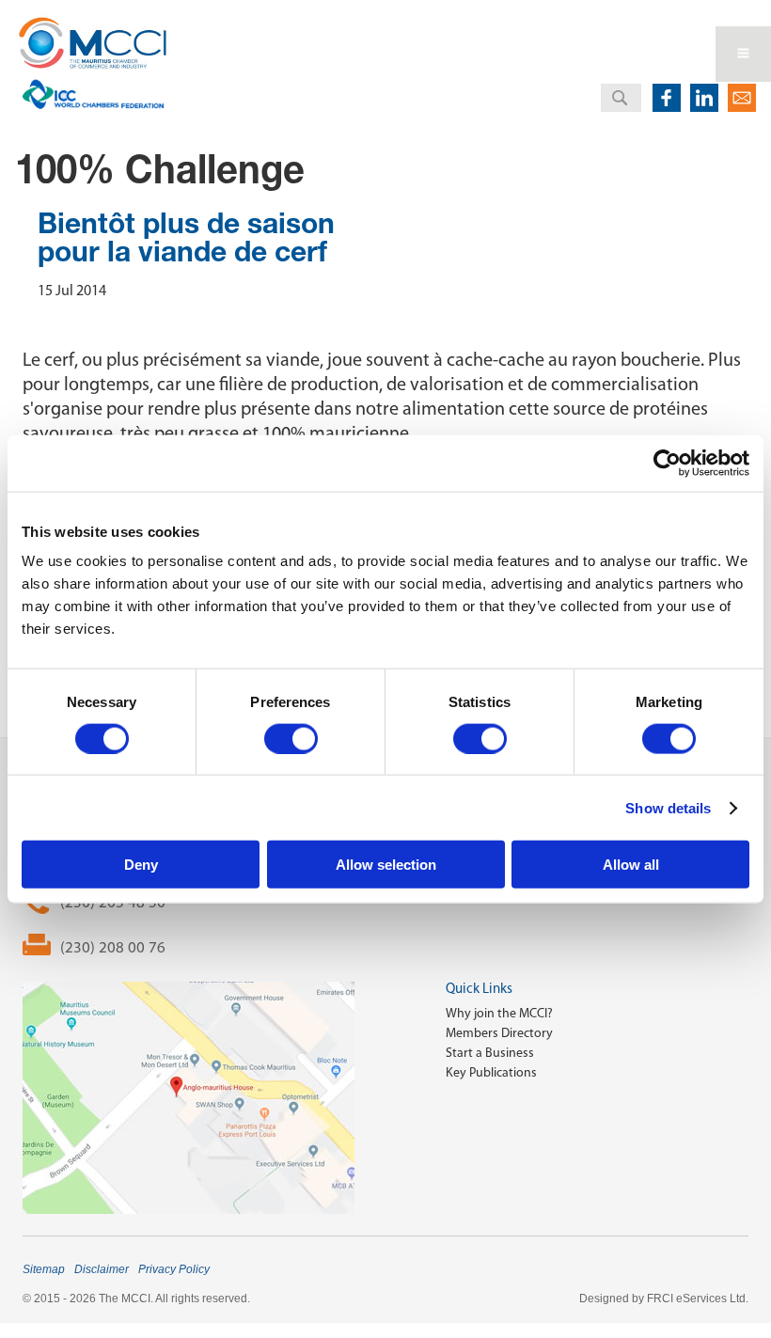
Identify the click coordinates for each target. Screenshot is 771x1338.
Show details (668, 807)
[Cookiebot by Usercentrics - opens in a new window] (667, 463)
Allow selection (386, 865)
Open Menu (743, 54)
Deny (141, 865)
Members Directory (499, 1033)
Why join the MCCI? (499, 1013)
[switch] (291, 738)
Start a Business (490, 1053)
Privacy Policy (174, 1269)
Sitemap (44, 1269)
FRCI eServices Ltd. (697, 1298)
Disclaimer (101, 1269)
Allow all (631, 865)
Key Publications (491, 1072)
